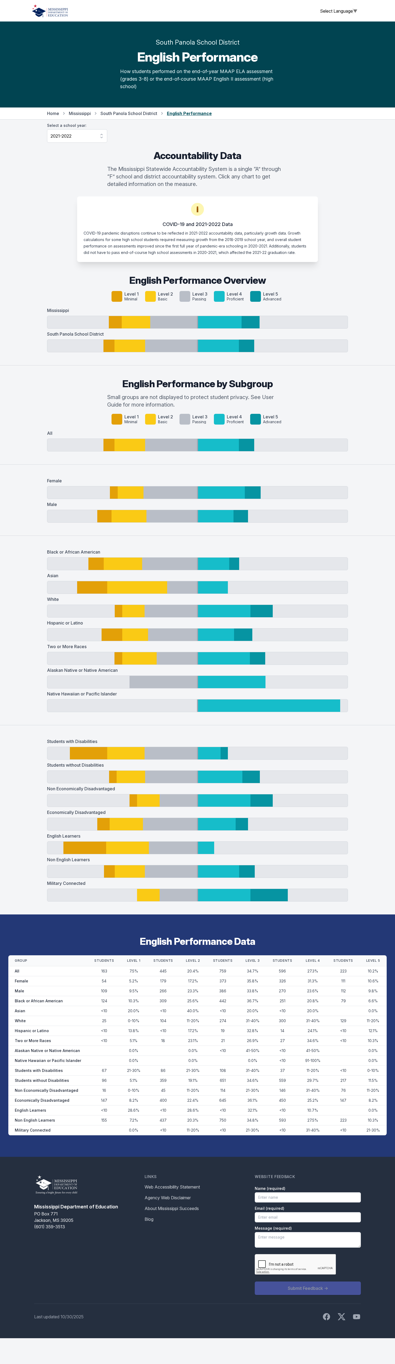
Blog (149, 1219)
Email (269, 1208)
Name (270, 1188)
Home (53, 113)
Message (273, 1228)
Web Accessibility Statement (172, 1187)
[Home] (50, 10)
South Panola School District (128, 113)
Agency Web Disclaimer (168, 1197)
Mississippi (80, 113)
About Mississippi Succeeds (172, 1208)
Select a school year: (67, 125)
